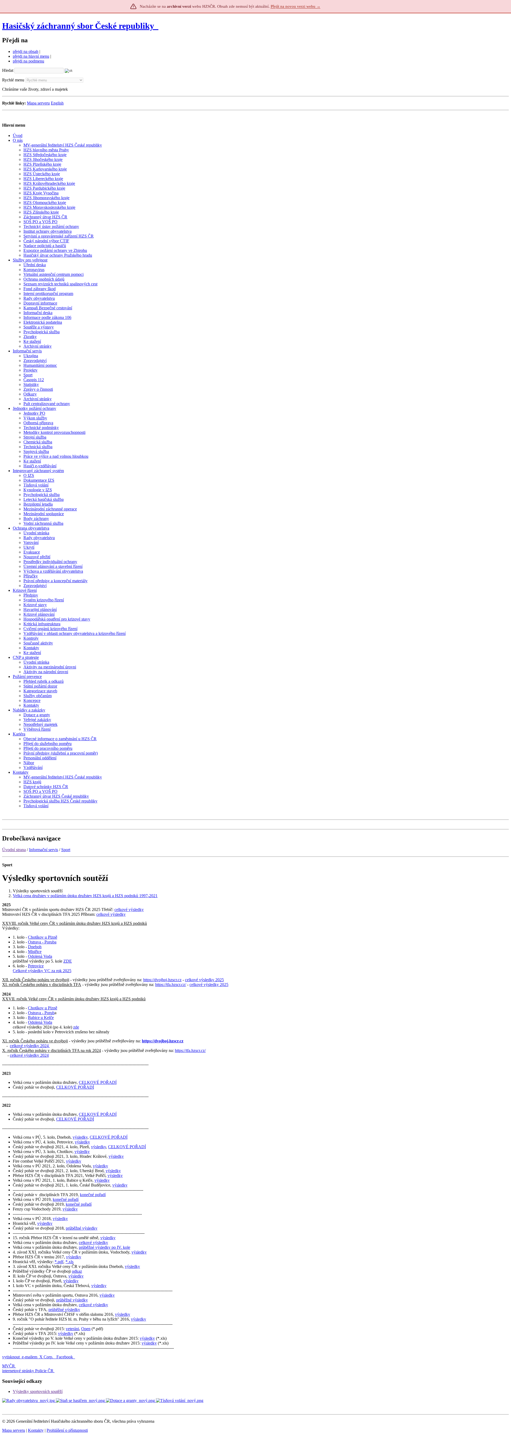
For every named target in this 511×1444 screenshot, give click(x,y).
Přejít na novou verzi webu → (295, 6)
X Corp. (46, 1357)
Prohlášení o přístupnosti (67, 1430)
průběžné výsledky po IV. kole (104, 1247)
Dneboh (35, 946)
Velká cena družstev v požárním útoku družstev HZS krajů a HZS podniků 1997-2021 (85, 895)
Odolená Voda (40, 956)
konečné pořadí (93, 1194)
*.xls (69, 1261)
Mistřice (35, 951)
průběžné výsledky (81, 1228)
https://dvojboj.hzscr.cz (162, 979)
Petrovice (36, 966)
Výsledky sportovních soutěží (38, 1391)
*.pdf (59, 1261)
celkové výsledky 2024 (30, 1045)
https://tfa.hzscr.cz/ (170, 984)
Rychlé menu (13, 80)
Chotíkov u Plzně (42, 937)
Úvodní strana (14, 849)
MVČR (8, 1366)
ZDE (67, 961)
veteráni (72, 1328)
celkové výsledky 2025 (204, 979)
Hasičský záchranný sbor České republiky (78, 26)
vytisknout (11, 1357)
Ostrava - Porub (41, 1012)
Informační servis (43, 849)
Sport (65, 849)
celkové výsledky (129, 909)
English (57, 103)
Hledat (7, 70)
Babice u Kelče (41, 1017)
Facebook (65, 1357)
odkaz (77, 1271)
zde (76, 1027)
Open (85, 1328)
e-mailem (29, 1357)
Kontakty (36, 1430)
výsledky (80, 1137)
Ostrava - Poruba (42, 942)
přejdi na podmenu (28, 61)
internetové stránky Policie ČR (27, 1370)
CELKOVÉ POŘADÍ (98, 1082)
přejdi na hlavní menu (31, 56)
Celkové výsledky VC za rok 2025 (42, 970)
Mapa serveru (38, 103)
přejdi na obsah (25, 51)
